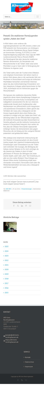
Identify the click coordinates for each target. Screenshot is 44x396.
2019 (6, 274)
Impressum (29, 366)
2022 (6, 260)
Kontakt (27, 357)
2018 (6, 279)
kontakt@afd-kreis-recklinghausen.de (12, 336)
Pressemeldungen (27, 189)
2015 (6, 292)
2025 (6, 246)
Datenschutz (29, 362)
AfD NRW (8, 189)
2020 (6, 269)
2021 (6, 265)
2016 (6, 288)
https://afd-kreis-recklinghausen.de (11, 341)
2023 (6, 256)
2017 (6, 283)
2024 (6, 251)
